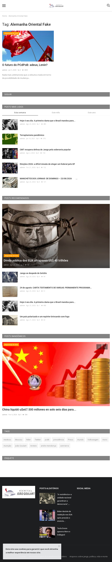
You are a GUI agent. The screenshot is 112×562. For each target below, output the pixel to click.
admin (4, 70)
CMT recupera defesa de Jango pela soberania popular (45, 149)
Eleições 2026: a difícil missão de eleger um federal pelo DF (47, 164)
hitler (28, 439)
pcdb (47, 439)
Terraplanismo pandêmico (32, 135)
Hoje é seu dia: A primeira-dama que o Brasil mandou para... (47, 120)
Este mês (56, 112)
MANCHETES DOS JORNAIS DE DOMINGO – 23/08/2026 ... (48, 178)
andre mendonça (48, 445)
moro (105, 439)
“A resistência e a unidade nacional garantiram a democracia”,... (64, 499)
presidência (58, 439)
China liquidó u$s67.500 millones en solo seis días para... (39, 409)
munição (7, 445)
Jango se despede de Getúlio (33, 273)
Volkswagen (93, 439)
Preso (70, 439)
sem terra (64, 445)
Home (4, 16)
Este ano (92, 112)
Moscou (18, 439)
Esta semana (20, 112)
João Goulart (20, 445)
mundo (80, 439)
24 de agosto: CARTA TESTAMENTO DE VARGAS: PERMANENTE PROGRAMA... (56, 287)
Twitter (38, 439)
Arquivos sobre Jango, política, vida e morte (89, 556)
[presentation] (99, 346)
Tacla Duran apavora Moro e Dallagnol (63, 531)
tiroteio (33, 445)
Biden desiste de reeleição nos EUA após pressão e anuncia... (64, 516)
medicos (7, 439)
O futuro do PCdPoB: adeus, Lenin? (25, 65)
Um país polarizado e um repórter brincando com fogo (44, 316)
